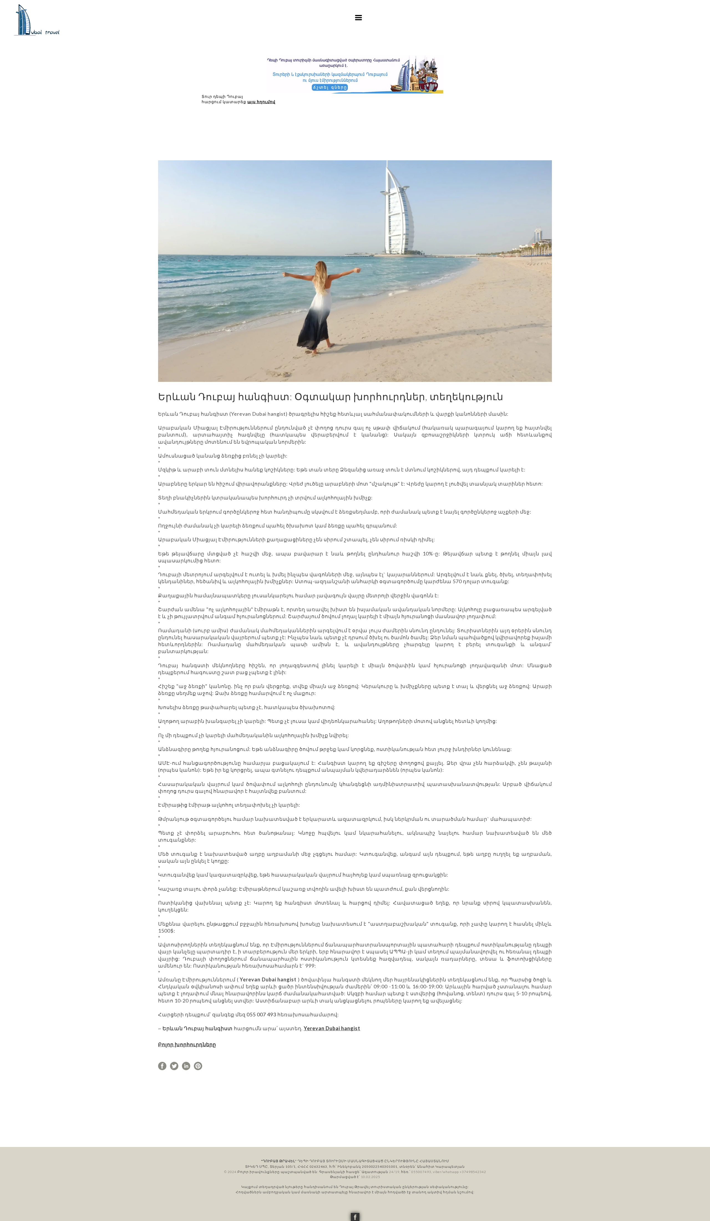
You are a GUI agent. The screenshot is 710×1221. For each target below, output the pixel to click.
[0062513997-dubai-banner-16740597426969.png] (355, 74)
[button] (358, 17)
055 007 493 (261, 1014)
